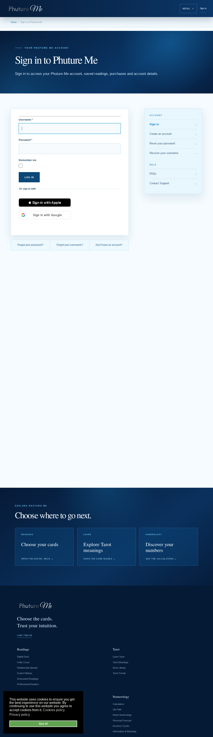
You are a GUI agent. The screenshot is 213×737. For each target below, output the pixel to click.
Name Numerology (122, 715)
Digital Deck (23, 656)
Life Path (117, 709)
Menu (188, 8)
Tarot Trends (119, 673)
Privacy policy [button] (19, 714)
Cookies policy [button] (54, 710)
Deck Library (119, 667)
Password (25, 140)
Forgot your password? (30, 244)
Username (26, 119)
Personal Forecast (122, 720)
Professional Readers (28, 684)
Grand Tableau (24, 673)
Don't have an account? (109, 244)
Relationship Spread (27, 667)
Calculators (118, 704)
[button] (45, 202)
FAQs (173, 173)
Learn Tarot (118, 656)
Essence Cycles (121, 726)
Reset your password (173, 143)
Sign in (203, 8)
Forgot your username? (70, 244)
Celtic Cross (23, 662)
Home (14, 22)
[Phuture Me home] (25, 8)
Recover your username (173, 153)
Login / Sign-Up (24, 635)
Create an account (173, 133)
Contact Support (173, 183)
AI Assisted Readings (27, 679)
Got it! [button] (43, 723)
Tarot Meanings (120, 662)
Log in (29, 177)
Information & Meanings (124, 731)
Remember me (27, 160)
